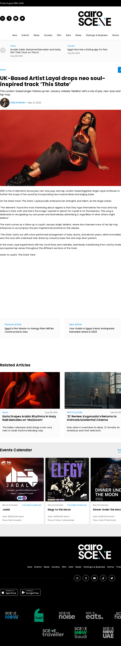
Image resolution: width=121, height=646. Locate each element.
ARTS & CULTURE (74, 412)
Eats (68, 35)
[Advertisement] (57, 350)
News (36, 35)
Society (48, 35)
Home (115, 35)
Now (14, 35)
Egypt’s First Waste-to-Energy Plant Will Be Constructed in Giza (29, 330)
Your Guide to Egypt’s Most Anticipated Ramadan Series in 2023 (91, 330)
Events (25, 35)
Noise (78, 35)
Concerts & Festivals (31, 505)
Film (59, 35)
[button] (3, 50)
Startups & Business (97, 35)
